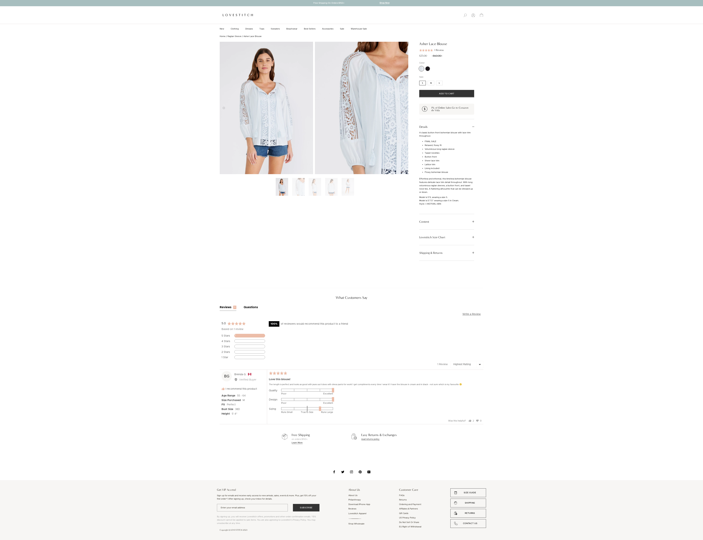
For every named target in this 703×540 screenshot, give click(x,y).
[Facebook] (334, 472)
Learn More (297, 443)
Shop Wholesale (356, 524)
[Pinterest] (360, 472)
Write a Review (471, 314)
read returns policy (370, 439)
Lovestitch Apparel (357, 514)
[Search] (465, 15)
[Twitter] (342, 472)
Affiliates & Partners (408, 509)
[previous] (2, 3)
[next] (700, 3)
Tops (261, 29)
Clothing (235, 29)
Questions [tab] (251, 307)
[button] (431, 50)
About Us (352, 495)
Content (424, 221)
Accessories (327, 29)
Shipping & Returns (430, 252)
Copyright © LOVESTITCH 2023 (233, 530)
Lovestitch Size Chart (432, 237)
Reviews (352, 509)
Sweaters (275, 29)
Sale (342, 29)
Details (423, 126)
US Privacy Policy (407, 518)
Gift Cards (403, 513)
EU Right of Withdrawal (410, 527)
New (222, 29)
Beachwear (291, 29)
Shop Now (385, 3)
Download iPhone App (359, 504)
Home (223, 36)
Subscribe (306, 508)
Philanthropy (354, 500)
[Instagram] (351, 472)
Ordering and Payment (410, 504)
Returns (403, 500)
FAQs (401, 495)
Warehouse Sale (359, 29)
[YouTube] (369, 472)
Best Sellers (309, 29)
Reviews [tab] (227, 307)
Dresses (249, 29)
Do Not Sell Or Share (409, 522)
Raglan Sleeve (234, 36)
